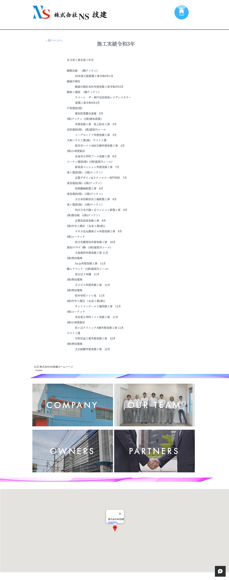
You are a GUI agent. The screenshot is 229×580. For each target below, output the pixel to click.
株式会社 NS (70, 15)
